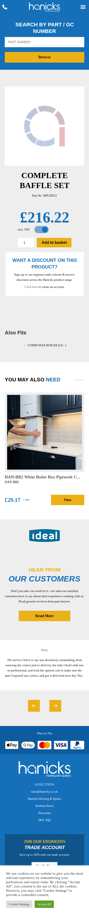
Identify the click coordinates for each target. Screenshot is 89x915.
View (68, 500)
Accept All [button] (44, 904)
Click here (31, 287)
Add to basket (54, 242)
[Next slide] (55, 706)
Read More (44, 616)
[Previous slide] (34, 706)
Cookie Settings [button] (19, 904)
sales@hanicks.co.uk (44, 791)
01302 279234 (44, 784)
